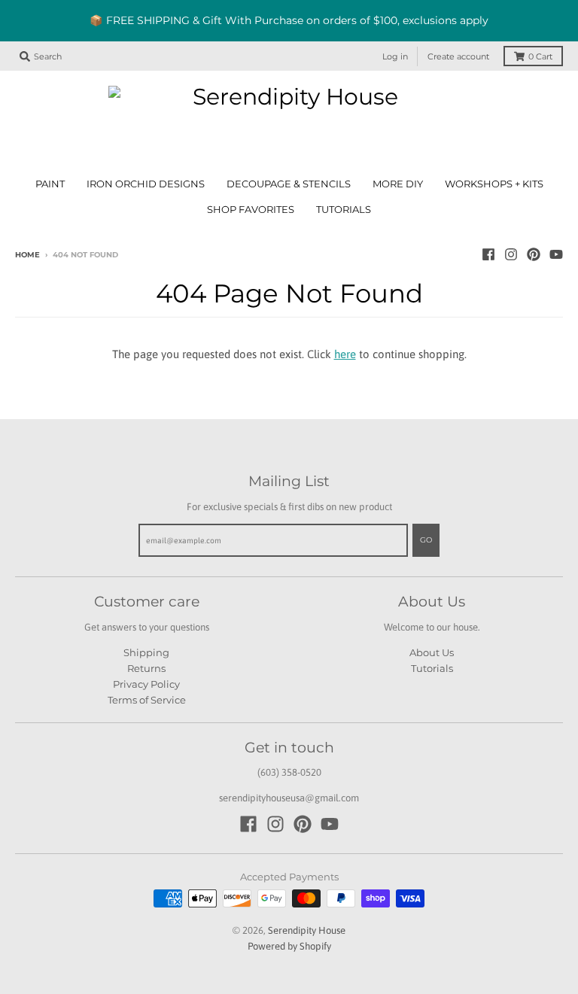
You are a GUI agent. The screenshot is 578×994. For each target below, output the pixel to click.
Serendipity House (306, 930)
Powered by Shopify (289, 946)
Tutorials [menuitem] (343, 209)
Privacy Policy (146, 684)
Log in (395, 56)
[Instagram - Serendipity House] (511, 254)
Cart (540, 56)
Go (426, 540)
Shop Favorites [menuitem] (250, 209)
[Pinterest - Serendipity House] (533, 254)
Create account (458, 56)
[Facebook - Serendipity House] (488, 254)
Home (27, 255)
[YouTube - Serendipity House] (556, 254)
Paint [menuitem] (50, 184)
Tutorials (432, 668)
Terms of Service (147, 700)
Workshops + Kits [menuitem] (494, 184)
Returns (146, 668)
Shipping (146, 652)
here (345, 354)
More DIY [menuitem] (398, 184)
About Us (431, 652)
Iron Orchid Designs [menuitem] (146, 184)
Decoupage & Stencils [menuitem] (289, 184)
